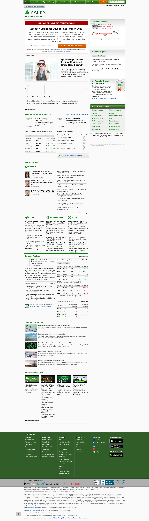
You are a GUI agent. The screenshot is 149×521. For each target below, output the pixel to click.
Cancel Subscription (48, 447)
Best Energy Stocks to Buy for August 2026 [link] (51, 334)
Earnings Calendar (64, 471)
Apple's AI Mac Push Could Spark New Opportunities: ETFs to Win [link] (35, 237)
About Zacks (62, 447)
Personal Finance (30, 449)
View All (84, 260)
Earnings (52, 2)
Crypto (45, 2)
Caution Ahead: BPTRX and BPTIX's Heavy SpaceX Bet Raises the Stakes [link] (55, 223)
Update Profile (46, 442)
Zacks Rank (28, 444)
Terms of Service (64, 459)
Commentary (28, 452)
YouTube (98, 449)
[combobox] (40, 305)
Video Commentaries (34, 372)
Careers (78, 447)
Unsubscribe (45, 452)
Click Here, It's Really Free (72, 46)
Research (27, 447)
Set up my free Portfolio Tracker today (104, 98)
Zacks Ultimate (96, 129)
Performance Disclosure (66, 461)
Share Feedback (80, 442)
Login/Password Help (48, 454)
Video (88, 2)
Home (26, 2)
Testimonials (79, 452)
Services (103, 2)
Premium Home (114, 129)
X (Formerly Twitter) (101, 443)
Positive (60, 263)
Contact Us (79, 439)
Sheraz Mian (36, 265)
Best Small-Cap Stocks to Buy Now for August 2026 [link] (54, 325)
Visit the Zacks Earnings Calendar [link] (40, 306)
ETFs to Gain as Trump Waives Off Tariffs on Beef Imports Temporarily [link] (35, 246)
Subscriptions (46, 444)
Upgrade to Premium (48, 456)
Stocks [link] (31, 167)
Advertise (78, 449)
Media (77, 444)
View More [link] (84, 301)
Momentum (39, 136)
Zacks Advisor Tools (31, 456)
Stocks (33, 2)
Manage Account (47, 439)
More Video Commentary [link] (32, 420)
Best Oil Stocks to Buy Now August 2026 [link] (51, 360)
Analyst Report (84, 137)
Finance (66, 2)
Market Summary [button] (99, 22)
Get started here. (34, 6)
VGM (45, 136)
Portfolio (74, 2)
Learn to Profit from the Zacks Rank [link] (77, 114)
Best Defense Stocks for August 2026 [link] (49, 351)
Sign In (116, 5)
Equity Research (114, 121)
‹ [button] (25, 88)
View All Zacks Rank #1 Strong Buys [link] (71, 155)
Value (26, 136)
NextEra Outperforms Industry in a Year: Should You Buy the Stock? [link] (42, 191)
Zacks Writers (63, 449)
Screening (59, 2)
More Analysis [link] (83, 256)
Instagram (98, 452)
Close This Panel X (30, 55)
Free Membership (114, 126)
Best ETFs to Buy (64, 444)
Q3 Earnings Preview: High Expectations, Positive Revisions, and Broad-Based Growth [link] (40, 278)
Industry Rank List (97, 118)
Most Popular (101, 56)
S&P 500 (94, 28)
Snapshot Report (84, 140)
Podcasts (95, 2)
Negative (66, 263)
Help (122, 5)
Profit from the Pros (98, 121)
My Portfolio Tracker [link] (101, 81)
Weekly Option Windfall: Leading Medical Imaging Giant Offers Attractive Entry (78, 250)
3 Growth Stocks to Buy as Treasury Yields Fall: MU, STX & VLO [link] (41, 173)
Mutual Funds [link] (56, 217)
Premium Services (30, 442)
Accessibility (62, 464)
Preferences (45, 449)
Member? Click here (62, 51)
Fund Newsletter (114, 124)
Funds (39, 2)
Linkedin (97, 446)
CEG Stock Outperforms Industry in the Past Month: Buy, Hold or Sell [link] (42, 182)
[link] (35, 13)
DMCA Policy (66, 518)
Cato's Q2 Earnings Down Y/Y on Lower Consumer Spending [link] (37, 291)
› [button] (86, 88)
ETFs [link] (30, 217)
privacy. (51, 51)
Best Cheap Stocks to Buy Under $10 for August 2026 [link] (54, 343)
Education (81, 2)
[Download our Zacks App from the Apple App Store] (116, 443)
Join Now (109, 5)
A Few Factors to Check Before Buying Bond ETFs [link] (35, 242)
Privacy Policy (63, 452)
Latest (94, 56)
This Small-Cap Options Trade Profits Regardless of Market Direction (78, 244)
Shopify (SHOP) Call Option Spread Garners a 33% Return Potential (77, 239)
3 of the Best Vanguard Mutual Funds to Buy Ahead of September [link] (56, 239)
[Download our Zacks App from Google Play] (116, 446)
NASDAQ (95, 26)
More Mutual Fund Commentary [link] (55, 250)
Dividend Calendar (64, 473)
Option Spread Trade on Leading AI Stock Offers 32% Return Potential (77, 223)
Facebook (98, 440)
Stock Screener (96, 124)
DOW (93, 24)
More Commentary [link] (30, 109)
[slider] (56, 94)
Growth (32, 136)
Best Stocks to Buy (64, 442)
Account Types (29, 439)
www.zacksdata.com (32, 510)
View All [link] (52, 283)
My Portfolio (96, 126)
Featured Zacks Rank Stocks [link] (37, 114)
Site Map (61, 466)
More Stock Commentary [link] (79, 213)
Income (51, 136)
